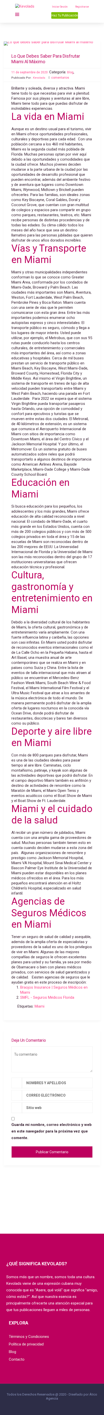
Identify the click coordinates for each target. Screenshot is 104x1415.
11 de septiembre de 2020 (29, 72)
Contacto (16, 1359)
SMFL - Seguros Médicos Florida (47, 997)
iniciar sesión (60, 6)
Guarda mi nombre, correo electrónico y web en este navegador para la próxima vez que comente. (51, 1131)
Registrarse (82, 6)
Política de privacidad (26, 1344)
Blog (70, 72)
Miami (39, 1006)
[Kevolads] (25, 6)
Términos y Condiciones (29, 1336)
